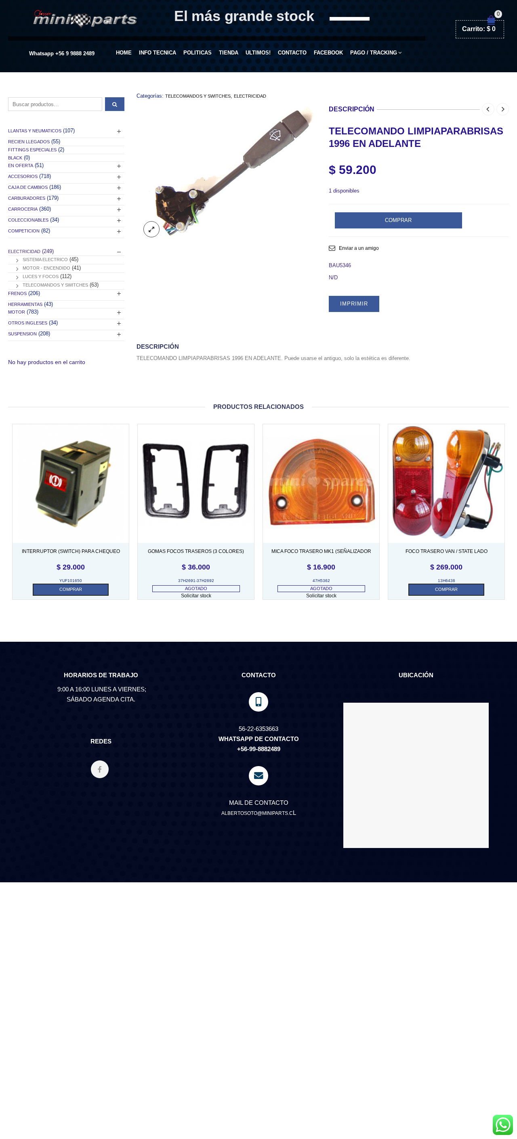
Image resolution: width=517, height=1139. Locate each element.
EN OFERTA (20, 165)
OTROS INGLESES (27, 322)
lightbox (151, 229)
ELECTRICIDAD (250, 96)
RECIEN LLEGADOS (29, 141)
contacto (292, 53)
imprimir (354, 304)
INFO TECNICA (157, 53)
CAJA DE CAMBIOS (28, 187)
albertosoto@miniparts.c (257, 813)
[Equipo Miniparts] (503, 1125)
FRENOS (17, 293)
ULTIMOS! (258, 53)
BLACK (15, 157)
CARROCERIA (23, 209)
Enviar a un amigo (359, 248)
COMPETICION (24, 230)
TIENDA (228, 53)
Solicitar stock (196, 596)
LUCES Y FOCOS (41, 276)
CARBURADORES (26, 198)
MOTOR (16, 312)
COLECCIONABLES (28, 220)
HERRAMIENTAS (25, 304)
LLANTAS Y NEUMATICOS (34, 130)
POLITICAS (197, 53)
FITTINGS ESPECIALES (32, 149)
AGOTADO (196, 588)
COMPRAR (398, 220)
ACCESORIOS (23, 176)
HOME (124, 53)
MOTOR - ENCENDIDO (46, 268)
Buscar (114, 104)
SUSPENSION (22, 333)
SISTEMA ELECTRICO (45, 259)
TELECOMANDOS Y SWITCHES (198, 96)
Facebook (328, 53)
